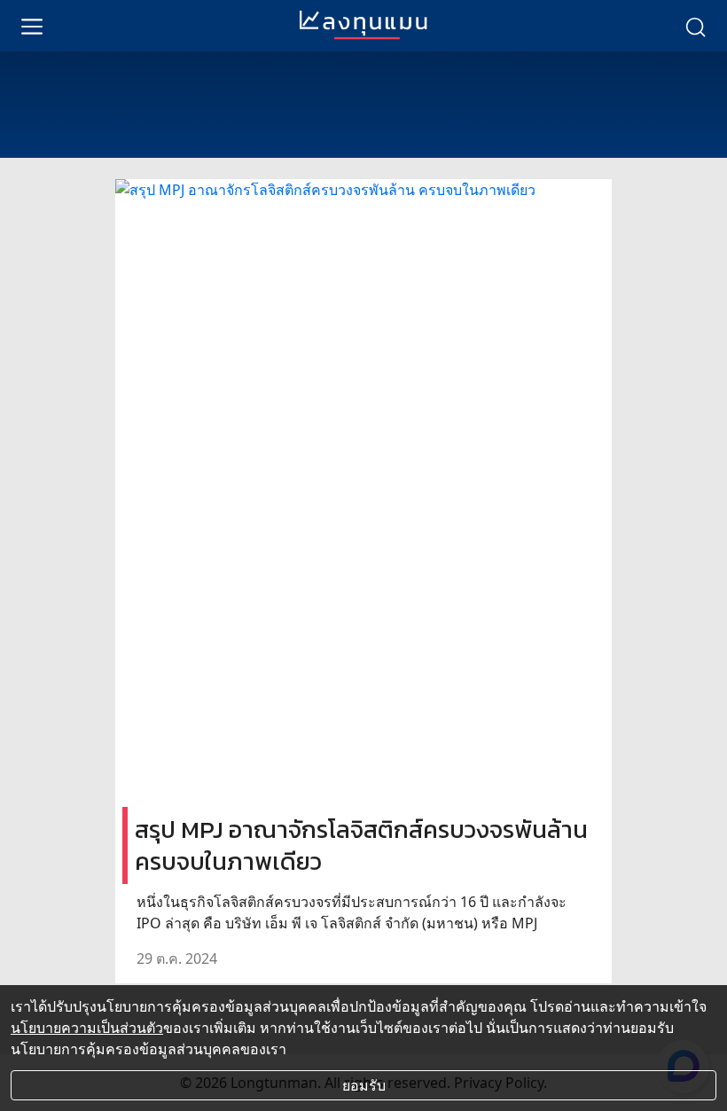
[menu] (32, 25)
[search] (695, 25)
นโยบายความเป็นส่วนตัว (87, 1027)
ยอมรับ (364, 1085)
